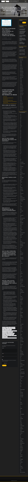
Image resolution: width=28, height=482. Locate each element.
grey (20, 264)
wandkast (21, 444)
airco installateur (22, 162)
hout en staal (21, 279)
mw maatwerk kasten (22, 360)
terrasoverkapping (22, 414)
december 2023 (21, 106)
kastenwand (21, 308)
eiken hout (21, 241)
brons (20, 202)
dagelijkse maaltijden (9, 328)
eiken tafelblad (21, 245)
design (20, 216)
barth (20, 186)
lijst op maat (21, 331)
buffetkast (21, 206)
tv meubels (21, 427)
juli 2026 (21, 61)
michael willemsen (22, 354)
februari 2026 (21, 68)
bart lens (21, 184)
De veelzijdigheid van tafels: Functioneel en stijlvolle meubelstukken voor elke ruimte (15, 13)
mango (20, 335)
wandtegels (21, 450)
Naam (3, 353)
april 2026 (21, 65)
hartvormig (21, 273)
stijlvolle (10, 335)
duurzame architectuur (22, 232)
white (20, 453)
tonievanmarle (4, 37)
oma (20, 367)
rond (20, 398)
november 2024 (21, 90)
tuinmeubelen (21, 418)
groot (20, 267)
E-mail (3, 356)
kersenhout (21, 309)
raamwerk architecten (22, 389)
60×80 (20, 147)
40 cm (20, 134)
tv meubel (21, 424)
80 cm (20, 153)
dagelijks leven (4, 328)
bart (20, 183)
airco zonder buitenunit (22, 163)
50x (20, 140)
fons (20, 248)
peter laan (21, 380)
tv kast (20, 421)
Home (4, 13)
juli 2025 (21, 78)
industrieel (21, 296)
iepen (20, 293)
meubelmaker (21, 351)
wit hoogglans (21, 459)
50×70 (20, 143)
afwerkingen (4, 327)
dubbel (20, 228)
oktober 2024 (21, 91)
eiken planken (21, 244)
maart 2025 (21, 84)
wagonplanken (21, 441)
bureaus (21, 209)
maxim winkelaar (22, 341)
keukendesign (21, 312)
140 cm (20, 117)
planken (21, 383)
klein (20, 318)
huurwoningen (21, 290)
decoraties (14, 328)
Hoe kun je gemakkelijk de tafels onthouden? (8, 100)
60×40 (20, 146)
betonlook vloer (21, 193)
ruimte (13, 333)
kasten (20, 306)
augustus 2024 (21, 94)
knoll (20, 322)
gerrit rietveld (21, 254)
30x (20, 128)
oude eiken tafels (22, 376)
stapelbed (21, 408)
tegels (20, 412)
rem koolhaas (21, 392)
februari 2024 (21, 103)
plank (20, 382)
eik (20, 238)
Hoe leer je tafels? (5, 96)
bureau (9, 327)
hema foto (21, 276)
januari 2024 (21, 104)
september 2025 (21, 75)
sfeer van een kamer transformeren (10, 334)
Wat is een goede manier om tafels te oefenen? (8, 97)
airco (20, 160)
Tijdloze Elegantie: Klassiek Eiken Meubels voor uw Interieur (22, 50)
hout (20, 277)
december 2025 (21, 71)
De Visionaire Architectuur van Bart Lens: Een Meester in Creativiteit (22, 36)
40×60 (20, 137)
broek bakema (21, 200)
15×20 (20, 118)
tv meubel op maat (22, 425)
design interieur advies (22, 218)
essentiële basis (7, 329)
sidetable (21, 402)
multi (20, 357)
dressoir (21, 225)
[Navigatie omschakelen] (26, 1)
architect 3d (21, 172)
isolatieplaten (21, 299)
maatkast (21, 334)
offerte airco (21, 366)
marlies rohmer (21, 338)
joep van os (21, 302)
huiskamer (21, 289)
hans (20, 270)
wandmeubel (21, 447)
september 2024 (21, 93)
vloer (20, 437)
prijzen (20, 386)
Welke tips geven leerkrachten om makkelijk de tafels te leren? (10, 103)
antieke (21, 169)
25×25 (20, 124)
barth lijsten (21, 187)
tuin (20, 415)
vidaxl (20, 434)
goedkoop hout (21, 257)
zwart (20, 469)
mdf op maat (21, 344)
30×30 (20, 131)
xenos (20, 463)
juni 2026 (21, 62)
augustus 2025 (21, 77)
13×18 (20, 115)
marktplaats (21, 337)
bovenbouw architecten (22, 199)
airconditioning (21, 166)
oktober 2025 (21, 74)
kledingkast (21, 315)
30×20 (20, 130)
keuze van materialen (5, 333)
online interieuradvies (22, 373)
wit (20, 457)
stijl (7, 335)
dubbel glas (21, 229)
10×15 (20, 114)
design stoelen (21, 219)
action (20, 159)
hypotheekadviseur (22, 292)
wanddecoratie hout (22, 443)
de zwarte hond (21, 215)
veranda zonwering (22, 431)
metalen (21, 350)
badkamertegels (21, 177)
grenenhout (21, 263)
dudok (20, 231)
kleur (20, 321)
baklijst (20, 180)
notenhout (21, 363)
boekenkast (21, 196)
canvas (20, 212)
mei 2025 (21, 81)
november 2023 (21, 107)
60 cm (20, 144)
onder (20, 370)
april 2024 (21, 100)
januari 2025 (21, 87)
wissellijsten (21, 456)
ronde (20, 399)
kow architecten (21, 324)
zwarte (20, 470)
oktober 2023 (21, 109)
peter (20, 379)
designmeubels (21, 222)
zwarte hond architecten (22, 472)
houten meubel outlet (22, 286)
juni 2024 (21, 97)
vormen (15, 335)
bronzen (21, 203)
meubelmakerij (21, 353)
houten (21, 283)
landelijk (21, 325)
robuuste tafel (21, 396)
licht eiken (21, 328)
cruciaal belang (13, 327)
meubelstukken (10, 333)
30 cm (20, 127)
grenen (20, 261)
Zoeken (21, 20)
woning (21, 460)
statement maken (4, 335)
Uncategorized (4, 27)
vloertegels (21, 440)
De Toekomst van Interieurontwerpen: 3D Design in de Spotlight (22, 43)
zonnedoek (21, 466)
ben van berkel (21, 190)
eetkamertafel (21, 234)
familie (10, 329)
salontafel (4, 334)
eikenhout (21, 247)
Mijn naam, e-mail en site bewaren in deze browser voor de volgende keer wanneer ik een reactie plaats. (9, 360)
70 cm (20, 150)
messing (21, 347)
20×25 (20, 121)
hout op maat (21, 280)
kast (20, 305)
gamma (21, 251)
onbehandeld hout (22, 369)
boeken (7, 327)
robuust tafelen (21, 395)
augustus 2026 (21, 59)
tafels (12, 335)
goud (20, 260)
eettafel (3, 329)
